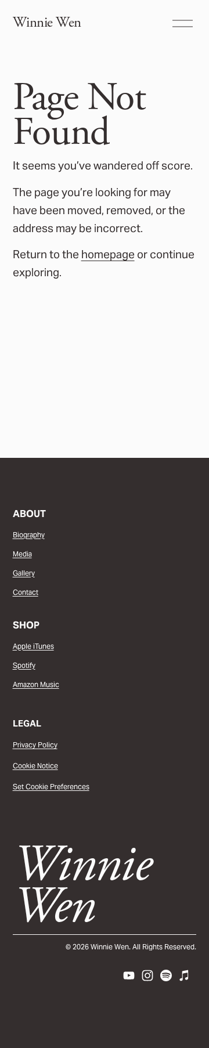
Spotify (24, 665)
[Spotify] (166, 975)
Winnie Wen (47, 22)
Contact (25, 592)
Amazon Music (36, 684)
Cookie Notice (35, 765)
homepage (108, 254)
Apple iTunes (33, 646)
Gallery (24, 573)
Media (22, 554)
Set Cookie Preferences (51, 786)
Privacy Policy (35, 744)
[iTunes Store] (184, 975)
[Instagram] (147, 975)
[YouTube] (129, 975)
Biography (29, 534)
